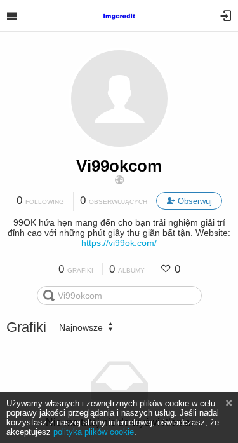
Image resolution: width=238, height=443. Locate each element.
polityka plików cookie (93, 432)
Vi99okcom (119, 165)
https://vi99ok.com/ (119, 243)
